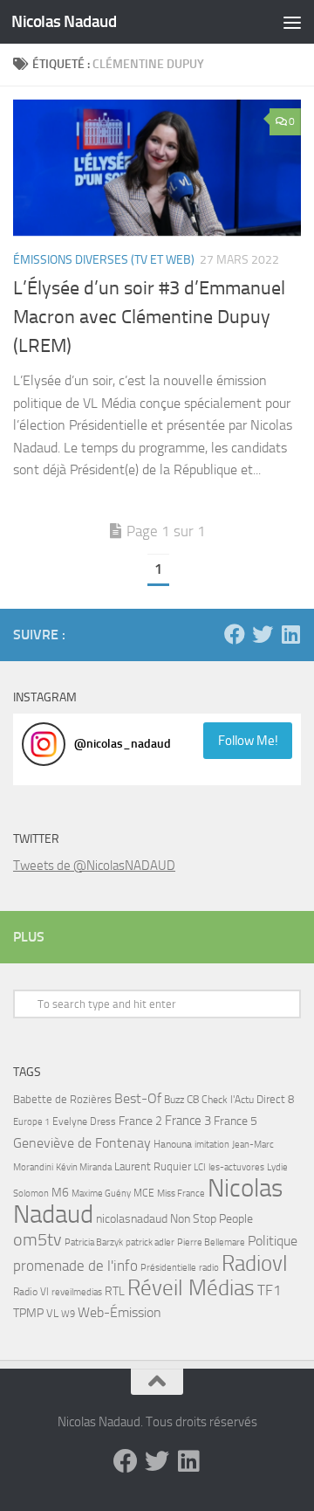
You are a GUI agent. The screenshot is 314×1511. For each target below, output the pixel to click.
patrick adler (150, 1242)
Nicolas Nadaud (63, 21)
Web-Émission (119, 1312)
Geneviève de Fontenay (82, 1143)
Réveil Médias (191, 1287)
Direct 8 (275, 1099)
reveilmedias (76, 1292)
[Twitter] (262, 634)
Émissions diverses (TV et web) (104, 259)
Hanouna (173, 1144)
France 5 (235, 1121)
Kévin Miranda (84, 1167)
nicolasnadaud (131, 1218)
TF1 (269, 1290)
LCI (200, 1167)
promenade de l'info (75, 1265)
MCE (143, 1193)
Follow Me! (248, 741)
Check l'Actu (227, 1100)
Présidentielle (168, 1267)
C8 (193, 1099)
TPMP (28, 1313)
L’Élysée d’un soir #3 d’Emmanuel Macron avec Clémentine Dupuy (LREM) (149, 317)
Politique (272, 1240)
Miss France (181, 1193)
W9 (68, 1314)
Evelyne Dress (84, 1121)
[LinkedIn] (290, 634)
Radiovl (255, 1263)
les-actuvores (236, 1167)
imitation (212, 1144)
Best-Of (137, 1098)
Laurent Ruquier (152, 1166)
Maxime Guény (101, 1193)
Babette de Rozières (62, 1099)
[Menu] (292, 22)
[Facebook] (234, 634)
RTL (115, 1291)
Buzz (174, 1100)
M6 (60, 1192)
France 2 (140, 1121)
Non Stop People (211, 1218)
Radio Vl (31, 1292)
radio (209, 1267)
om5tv (37, 1240)
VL (52, 1313)
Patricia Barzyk (94, 1242)
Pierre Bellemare (211, 1242)
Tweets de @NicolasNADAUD (94, 865)
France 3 (188, 1120)
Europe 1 (31, 1122)
